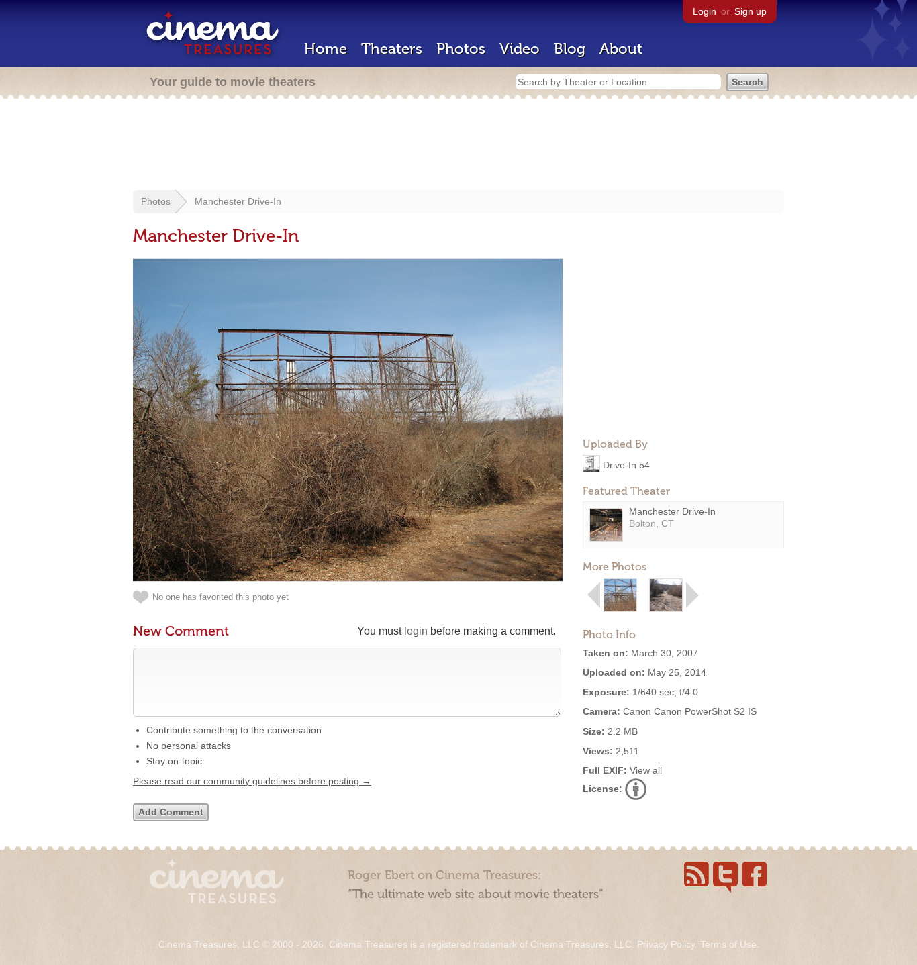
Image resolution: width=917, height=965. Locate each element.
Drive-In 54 (626, 464)
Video (519, 49)
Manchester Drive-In (238, 201)
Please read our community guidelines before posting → (252, 781)
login (416, 631)
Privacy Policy (666, 944)
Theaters (391, 49)
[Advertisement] (458, 145)
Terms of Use (728, 944)
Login (704, 11)
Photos (460, 49)
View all (646, 770)
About (620, 49)
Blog (569, 49)
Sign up (750, 11)
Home (325, 49)
